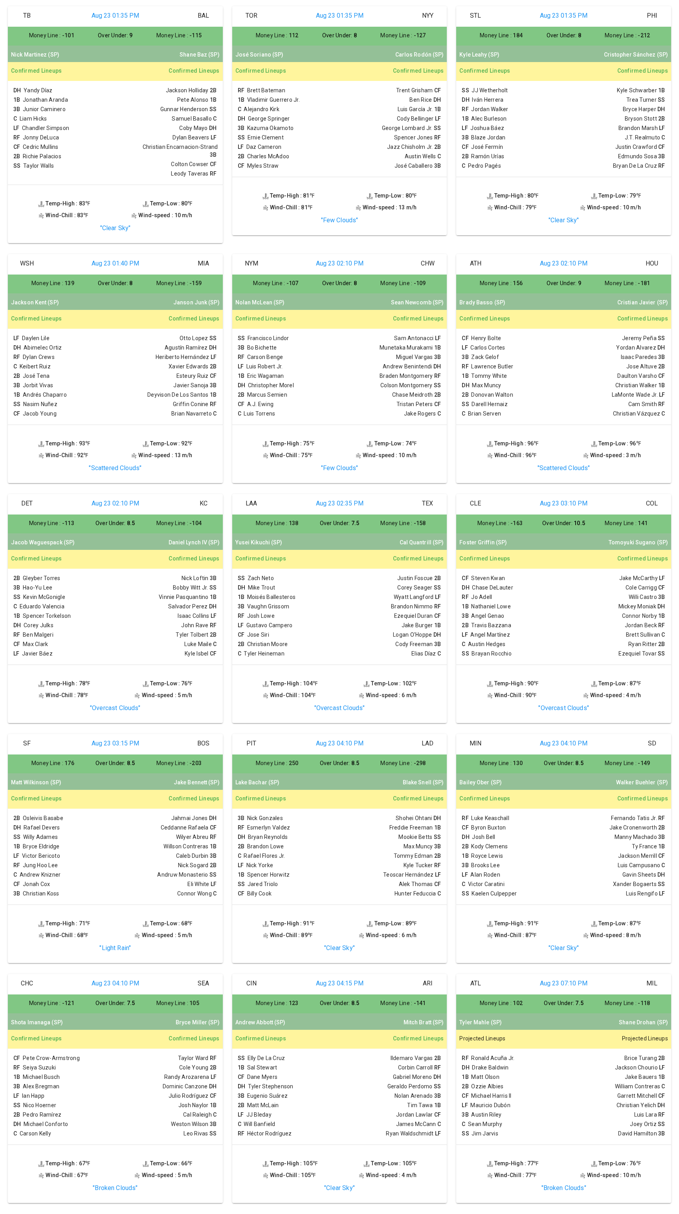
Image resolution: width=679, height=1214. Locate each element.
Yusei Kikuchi (259, 542)
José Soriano (259, 54)
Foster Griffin (483, 542)
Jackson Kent (35, 302)
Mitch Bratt (424, 1022)
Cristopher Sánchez (636, 54)
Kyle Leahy (479, 54)
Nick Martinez (35, 54)
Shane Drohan (643, 1022)
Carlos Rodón (419, 54)
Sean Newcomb (417, 302)
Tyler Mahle (480, 1022)
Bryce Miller (198, 1022)
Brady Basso (482, 302)
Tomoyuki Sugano (638, 542)
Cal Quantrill (422, 542)
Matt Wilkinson (36, 782)
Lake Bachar (257, 782)
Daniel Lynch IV (194, 542)
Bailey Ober (480, 782)
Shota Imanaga (37, 1022)
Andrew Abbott (260, 1022)
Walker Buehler (642, 782)
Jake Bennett (197, 782)
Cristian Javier (642, 302)
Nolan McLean (260, 302)
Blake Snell (423, 782)
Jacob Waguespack (43, 542)
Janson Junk (196, 302)
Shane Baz (199, 54)
